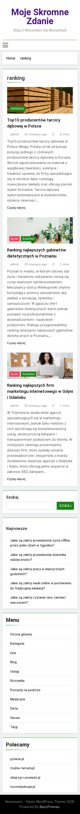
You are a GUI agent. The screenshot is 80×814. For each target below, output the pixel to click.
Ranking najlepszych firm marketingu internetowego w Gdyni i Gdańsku (40, 391)
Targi (14, 727)
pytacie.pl (17, 759)
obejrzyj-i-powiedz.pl (25, 778)
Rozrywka (17, 681)
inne (13, 653)
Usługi (14, 671)
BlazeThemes (50, 807)
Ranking (28, 238)
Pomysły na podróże (25, 690)
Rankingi (17, 108)
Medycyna (17, 699)
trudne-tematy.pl (22, 768)
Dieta (14, 708)
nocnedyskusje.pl (22, 787)
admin (14, 134)
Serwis (15, 718)
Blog (14, 238)
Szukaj (12, 497)
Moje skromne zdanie (40, 16)
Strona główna (21, 634)
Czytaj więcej (16, 207)
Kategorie (17, 644)
